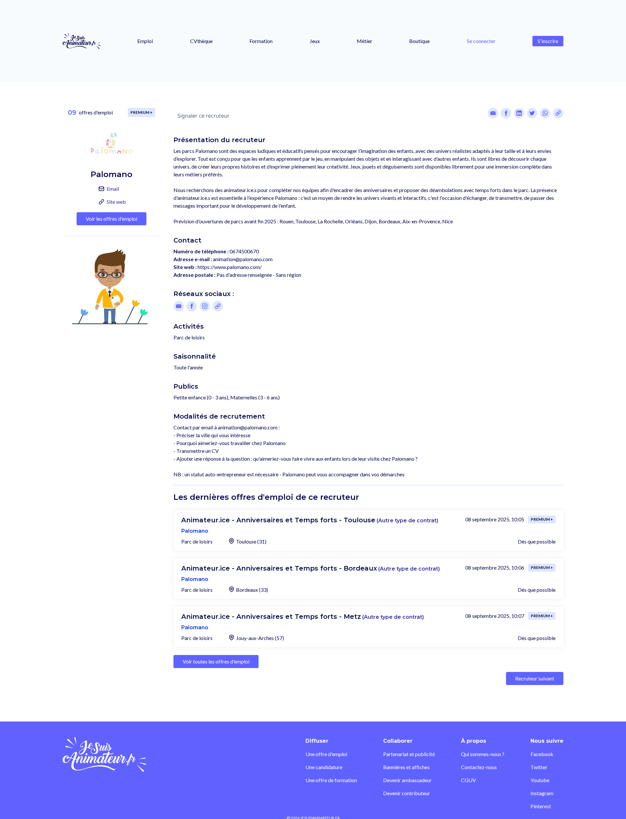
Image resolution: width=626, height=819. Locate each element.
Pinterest (540, 806)
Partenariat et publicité (409, 754)
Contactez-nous (479, 767)
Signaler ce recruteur (203, 115)
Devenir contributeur (406, 793)
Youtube (539, 780)
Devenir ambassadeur (407, 780)
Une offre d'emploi (326, 754)
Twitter (538, 767)
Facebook (541, 754)
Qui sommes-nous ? (482, 754)
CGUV (468, 780)
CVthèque (201, 41)
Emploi (145, 41)
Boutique (419, 41)
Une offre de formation (331, 780)
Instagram (541, 793)
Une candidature (324, 767)
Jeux (315, 41)
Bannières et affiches (406, 767)
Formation (261, 41)
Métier (364, 41)
